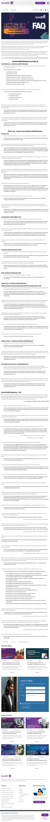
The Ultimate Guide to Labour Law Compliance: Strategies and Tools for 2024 (36, 664)
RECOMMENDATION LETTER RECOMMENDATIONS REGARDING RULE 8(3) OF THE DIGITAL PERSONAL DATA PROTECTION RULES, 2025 (37, 761)
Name (21, 688)
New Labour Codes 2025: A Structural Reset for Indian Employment (11, 732)
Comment (22, 695)
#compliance (5, 641)
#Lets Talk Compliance (23, 641)
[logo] (7, 3)
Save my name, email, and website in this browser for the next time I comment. (33, 703)
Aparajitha (14, 10)
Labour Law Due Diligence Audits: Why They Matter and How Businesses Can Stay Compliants (11, 760)
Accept (45, 814)
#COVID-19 (13, 641)
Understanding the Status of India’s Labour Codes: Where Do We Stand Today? (11, 664)
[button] (48, 3)
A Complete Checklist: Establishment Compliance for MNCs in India (36, 732)
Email (21, 691)
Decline (45, 818)
